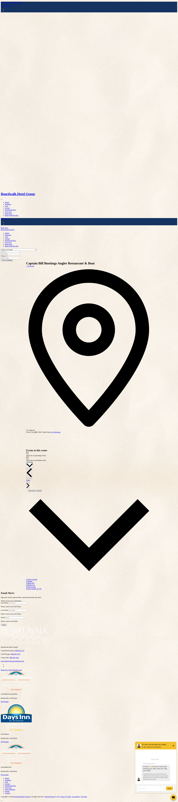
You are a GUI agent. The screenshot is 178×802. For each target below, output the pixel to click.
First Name (4, 603)
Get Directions (55, 432)
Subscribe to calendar (34, 491)
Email (3, 617)
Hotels (7, 202)
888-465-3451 (14, 658)
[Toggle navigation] (1, 199)
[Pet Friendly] (16, 690)
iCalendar (29, 581)
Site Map (84, 797)
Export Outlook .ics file (33, 589)
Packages (8, 204)
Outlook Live (30, 585)
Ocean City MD (65, 797)
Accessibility (76, 797)
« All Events (30, 266)
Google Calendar (31, 579)
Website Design (49, 797)
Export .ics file (31, 587)
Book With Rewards (11, 215)
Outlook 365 (30, 583)
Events (14, 2)
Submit (4, 625)
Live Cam (8, 212)
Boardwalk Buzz (10, 210)
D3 (58, 797)
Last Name (4, 610)
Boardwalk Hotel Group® (21, 797)
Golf (6, 206)
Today (28, 480)
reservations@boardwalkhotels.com (12, 661)
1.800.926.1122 (6, 6)
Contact (18, 2)
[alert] (89, 454)
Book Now (8, 213)
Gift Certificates (6, 2)
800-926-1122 (19, 651)
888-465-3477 (15, 654)
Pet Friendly (5, 702)
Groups (7, 208)
